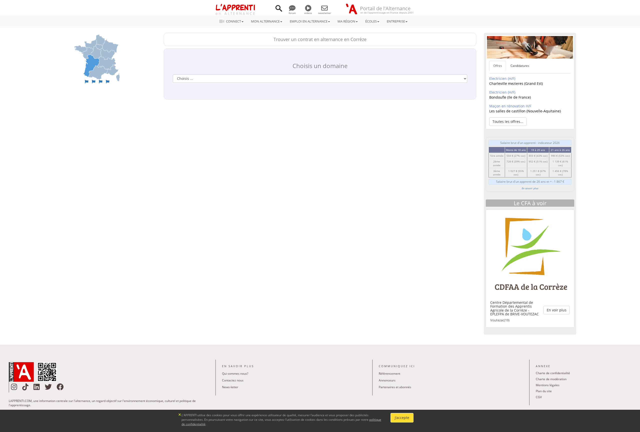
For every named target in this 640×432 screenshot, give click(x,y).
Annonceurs (387, 380)
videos (308, 13)
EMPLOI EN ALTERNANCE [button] (309, 21)
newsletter (324, 13)
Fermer (180, 414)
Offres (497, 66)
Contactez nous (233, 380)
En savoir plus (530, 188)
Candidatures (519, 66)
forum (292, 13)
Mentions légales (548, 385)
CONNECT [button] (233, 21)
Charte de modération (551, 379)
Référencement (389, 373)
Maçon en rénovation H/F (510, 106)
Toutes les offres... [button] (507, 121)
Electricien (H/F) (502, 78)
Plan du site (544, 391)
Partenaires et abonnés (395, 387)
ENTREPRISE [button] (396, 21)
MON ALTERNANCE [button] (265, 21)
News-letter (230, 387)
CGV (539, 397)
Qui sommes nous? (235, 373)
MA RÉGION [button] (346, 21)
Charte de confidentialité (553, 373)
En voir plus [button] (556, 310)
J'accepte (402, 417)
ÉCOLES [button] (371, 21)
